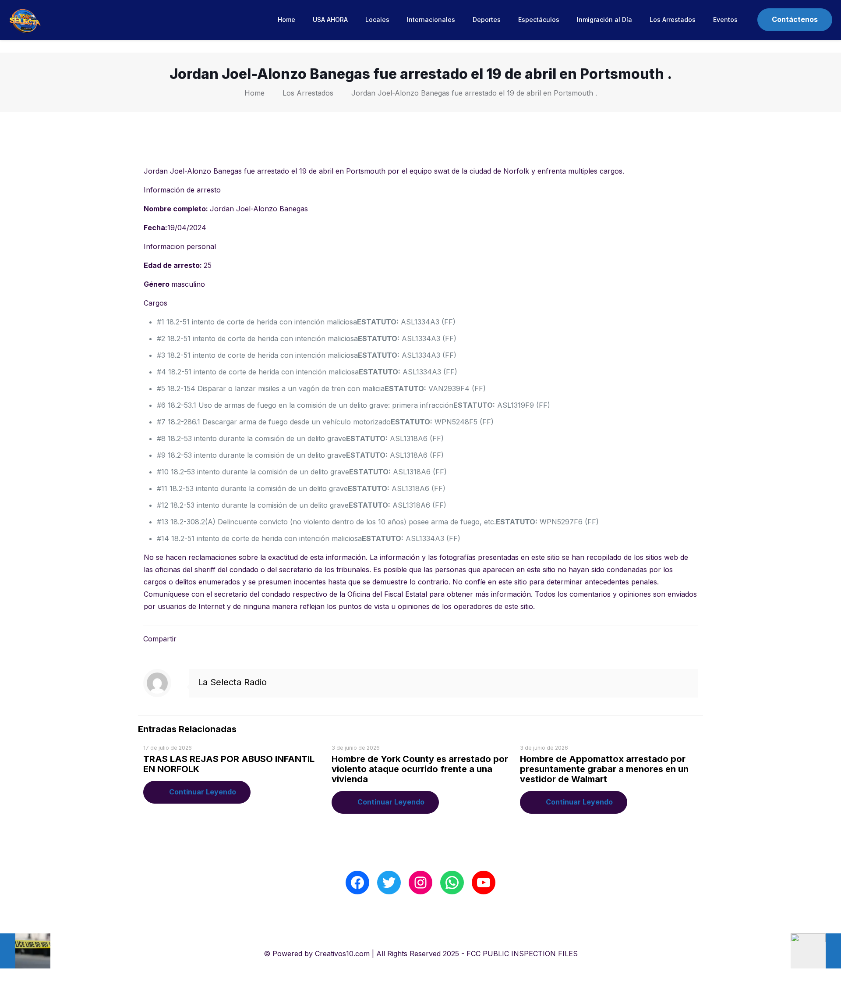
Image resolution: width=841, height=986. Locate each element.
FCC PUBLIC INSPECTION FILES (522, 953)
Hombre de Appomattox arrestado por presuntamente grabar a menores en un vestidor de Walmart (604, 769)
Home (254, 93)
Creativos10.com (342, 953)
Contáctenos (795, 19)
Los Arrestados (308, 93)
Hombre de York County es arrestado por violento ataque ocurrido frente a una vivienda (420, 769)
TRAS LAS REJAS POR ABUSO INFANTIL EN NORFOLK (228, 764)
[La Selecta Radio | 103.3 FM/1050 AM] (25, 19)
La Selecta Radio (232, 682)
